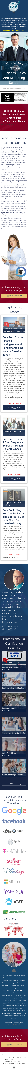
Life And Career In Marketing (14, 331)
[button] (14, 12)
